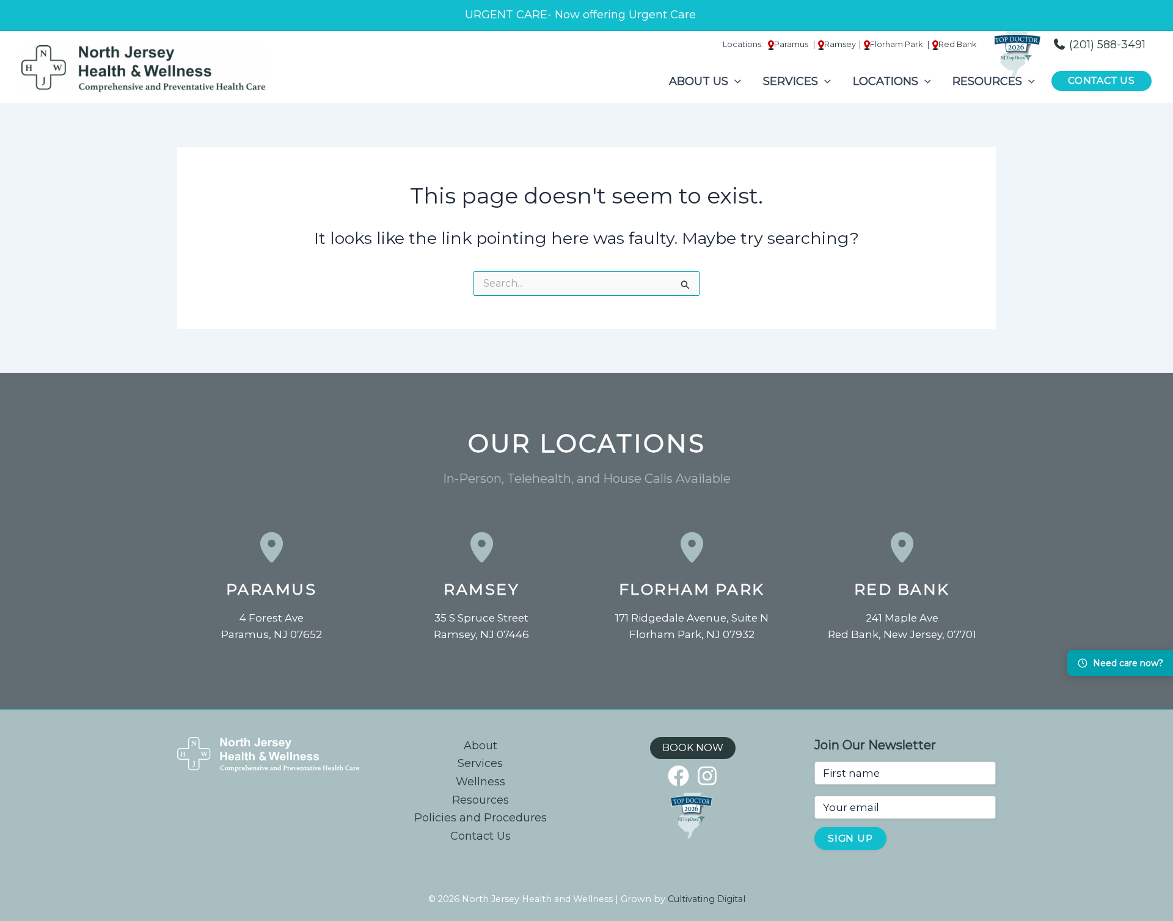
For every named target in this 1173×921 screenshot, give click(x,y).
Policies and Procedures (480, 817)
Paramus (271, 589)
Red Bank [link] (957, 44)
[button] (734, 81)
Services (480, 763)
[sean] (707, 776)
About (480, 745)
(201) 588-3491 (1106, 44)
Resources (480, 800)
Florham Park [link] (897, 44)
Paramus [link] (792, 44)
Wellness (480, 781)
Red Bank (902, 589)
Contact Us (480, 836)
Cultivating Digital (706, 898)
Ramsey (481, 589)
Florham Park (692, 589)
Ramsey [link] (840, 44)
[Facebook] (678, 776)
